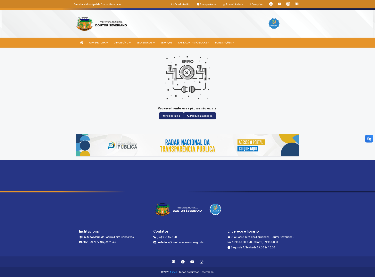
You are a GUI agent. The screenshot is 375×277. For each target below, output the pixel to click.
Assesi (174, 272)
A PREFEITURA (97, 42)
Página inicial (172, 115)
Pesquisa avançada (201, 115)
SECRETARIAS (145, 42)
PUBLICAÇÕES (223, 42)
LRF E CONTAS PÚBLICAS (193, 42)
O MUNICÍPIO (121, 42)
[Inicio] (81, 43)
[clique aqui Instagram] (201, 261)
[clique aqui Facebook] (182, 261)
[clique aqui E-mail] (173, 261)
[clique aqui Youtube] (192, 261)
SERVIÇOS (166, 42)
